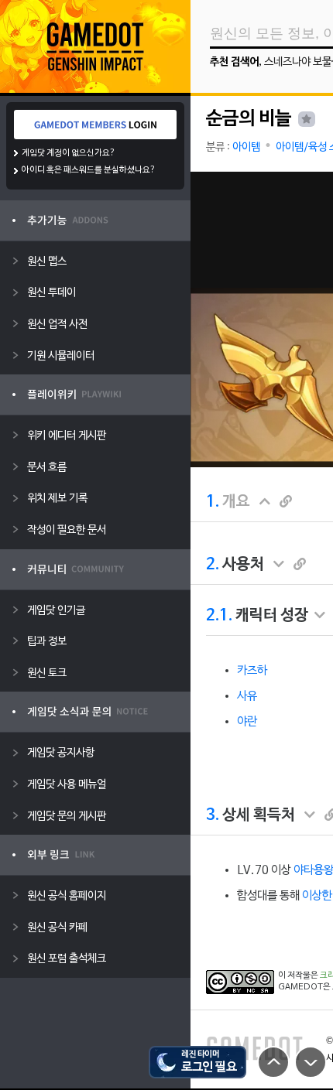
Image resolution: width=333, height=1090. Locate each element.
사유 (247, 696)
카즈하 (252, 671)
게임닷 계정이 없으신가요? (68, 153)
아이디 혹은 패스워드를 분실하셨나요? (89, 170)
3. (212, 815)
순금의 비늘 (248, 119)
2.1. (219, 615)
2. (212, 564)
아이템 (246, 147)
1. (212, 502)
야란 (247, 722)
